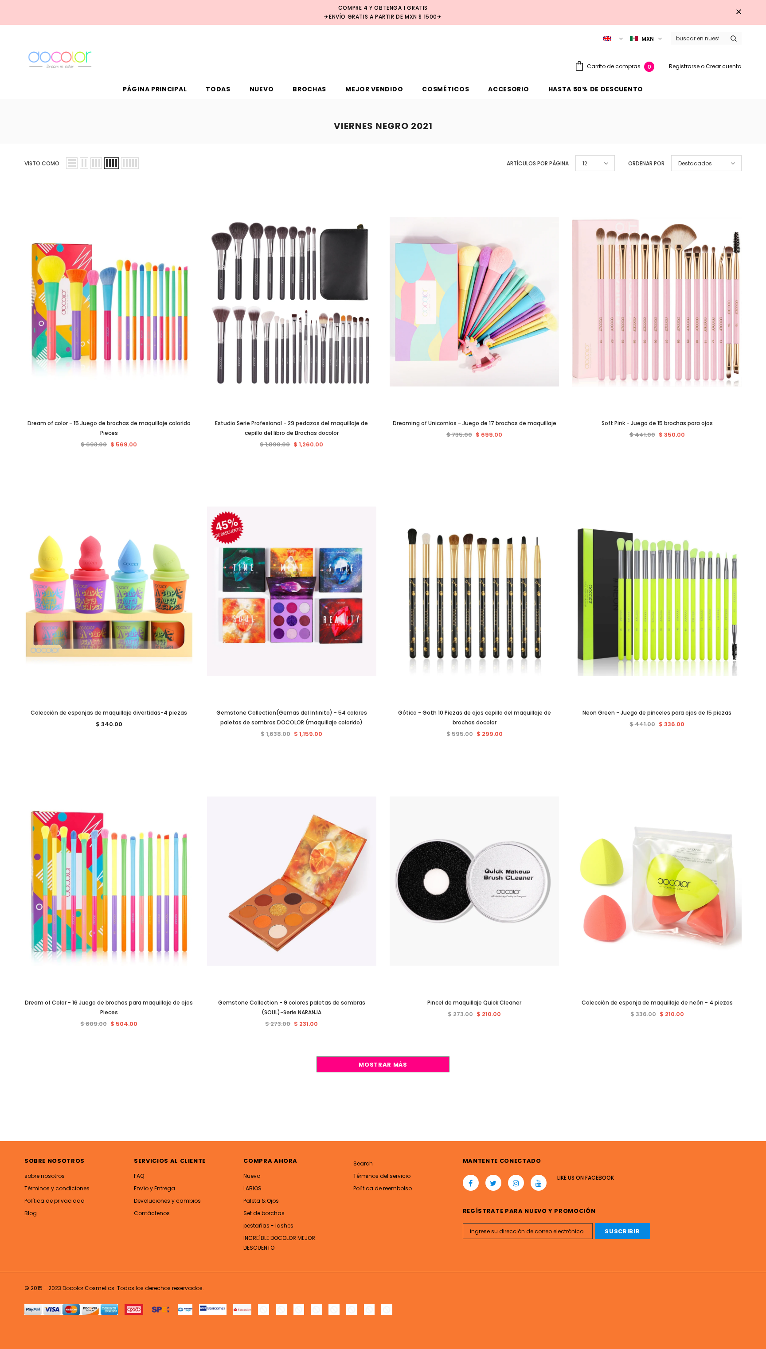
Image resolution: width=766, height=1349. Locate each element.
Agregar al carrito (112, 299)
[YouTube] (539, 1183)
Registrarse (685, 66)
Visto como (41, 163)
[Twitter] (493, 1183)
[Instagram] (516, 1183)
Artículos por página (538, 163)
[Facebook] (471, 1183)
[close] (738, 12)
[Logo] (60, 58)
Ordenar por (646, 163)
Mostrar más (383, 1064)
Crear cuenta (724, 66)
